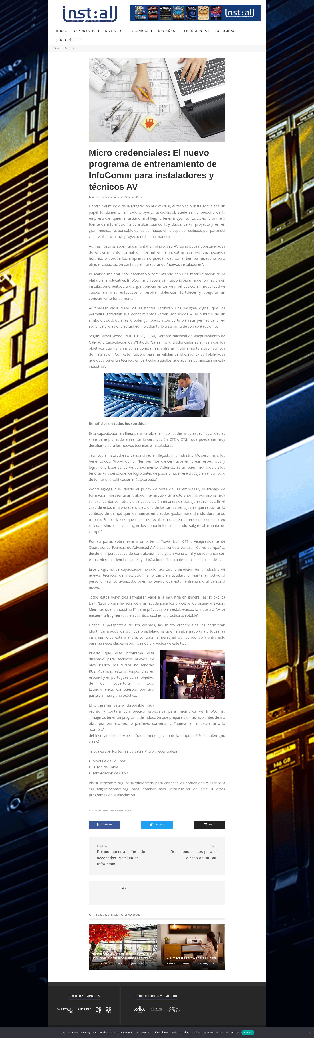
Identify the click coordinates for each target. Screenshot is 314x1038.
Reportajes (85, 30)
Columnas (226, 30)
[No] (309, 1032)
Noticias (113, 30)
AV (91, 810)
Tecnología (195, 30)
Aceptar (248, 1032)
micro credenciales (122, 810)
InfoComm (102, 810)
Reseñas (167, 30)
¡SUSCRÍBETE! (69, 40)
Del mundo (112, 196)
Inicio (61, 30)
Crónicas (140, 30)
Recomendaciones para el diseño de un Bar (193, 852)
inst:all (95, 196)
